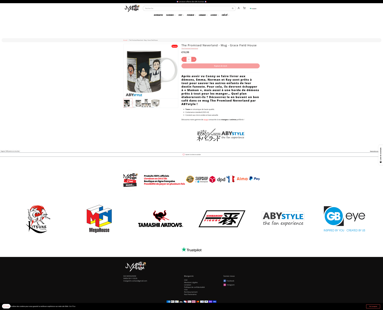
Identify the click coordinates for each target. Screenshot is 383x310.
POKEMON (190, 15)
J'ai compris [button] (373, 306)
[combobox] (186, 8)
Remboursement (190, 292)
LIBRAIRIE (202, 15)
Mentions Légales (191, 282)
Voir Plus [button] (72, 306)
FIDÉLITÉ (225, 15)
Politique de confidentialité (194, 287)
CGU (186, 289)
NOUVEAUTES (158, 15)
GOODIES (214, 15)
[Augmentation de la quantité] (193, 59)
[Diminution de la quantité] (183, 59)
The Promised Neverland (189, 48)
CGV (185, 280)
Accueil (125, 40)
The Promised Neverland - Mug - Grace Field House (143, 40)
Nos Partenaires (190, 294)
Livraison (187, 285)
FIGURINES (170, 15)
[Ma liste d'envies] (241, 7)
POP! (180, 15)
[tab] (182, 71)
